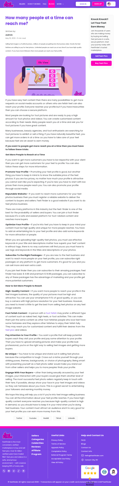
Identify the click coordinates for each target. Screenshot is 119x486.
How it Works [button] (34, 4)
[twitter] (4, 471)
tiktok (58, 418)
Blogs (83, 444)
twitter (19, 418)
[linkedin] (23, 471)
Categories (37, 439)
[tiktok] (18, 471)
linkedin (71, 418)
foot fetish (51, 313)
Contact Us (86, 447)
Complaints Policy (59, 451)
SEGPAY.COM (96, 482)
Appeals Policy (57, 447)
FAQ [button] (44, 4)
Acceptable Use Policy (60, 459)
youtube (32, 418)
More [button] (59, 4)
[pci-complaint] (104, 472)
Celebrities (37, 443)
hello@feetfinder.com (94, 455)
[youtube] (8, 471)
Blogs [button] (51, 4)
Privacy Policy (57, 440)
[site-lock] (113, 472)
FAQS (83, 440)
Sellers (35, 435)
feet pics (10, 329)
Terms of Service (58, 444)
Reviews (36, 446)
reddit (46, 418)
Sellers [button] (22, 4)
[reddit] (13, 471)
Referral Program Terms (61, 455)
